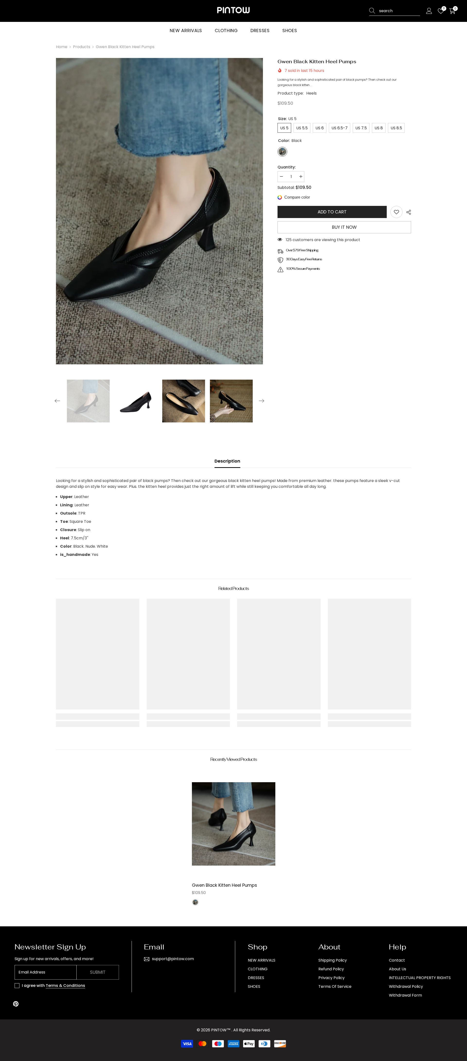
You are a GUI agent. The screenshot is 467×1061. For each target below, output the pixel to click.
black (195, 902)
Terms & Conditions (65, 985)
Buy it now (344, 227)
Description (227, 461)
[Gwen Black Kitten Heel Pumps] (233, 824)
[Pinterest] (15, 1004)
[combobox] (399, 11)
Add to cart (332, 212)
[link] (396, 212)
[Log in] (429, 11)
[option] (159, 211)
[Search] (394, 11)
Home (61, 47)
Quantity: (287, 167)
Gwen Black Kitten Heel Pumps (224, 885)
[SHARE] (407, 212)
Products (81, 47)
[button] (57, 400)
